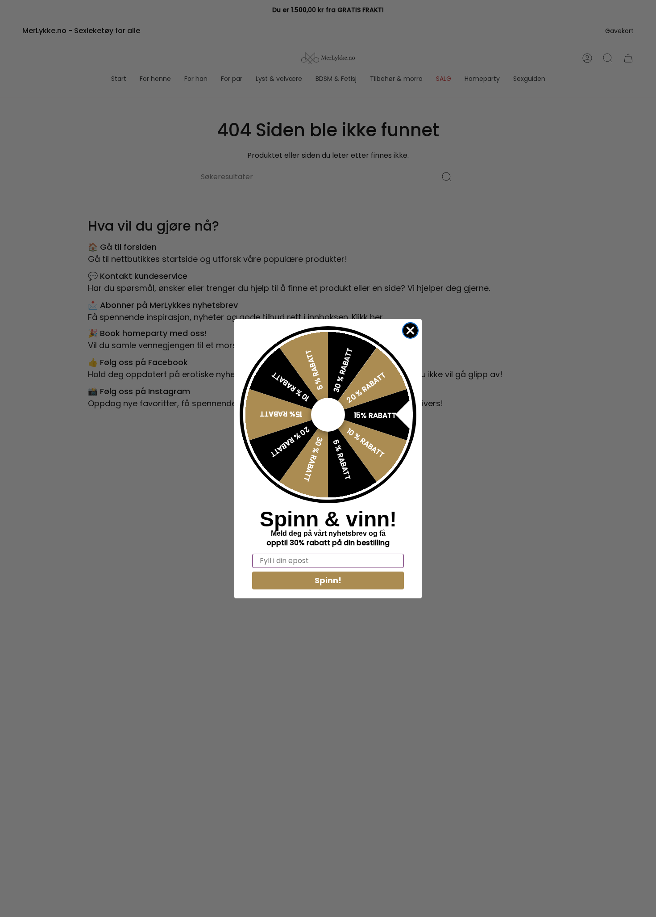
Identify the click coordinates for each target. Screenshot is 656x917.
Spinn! (328, 580)
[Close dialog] (410, 330)
